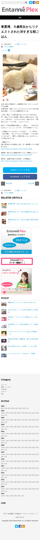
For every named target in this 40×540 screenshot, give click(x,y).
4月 (16, 408)
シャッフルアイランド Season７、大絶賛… (22, 353)
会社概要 (10, 514)
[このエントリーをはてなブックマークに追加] (9, 51)
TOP (4, 514)
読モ (2, 394)
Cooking (3, 389)
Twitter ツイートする (20, 169)
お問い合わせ (20, 517)
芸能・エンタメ (22, 44)
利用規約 (18, 514)
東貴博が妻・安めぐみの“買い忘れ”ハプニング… (23, 204)
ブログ (6, 47)
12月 (2, 413)
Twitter (30, 2)
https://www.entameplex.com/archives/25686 (16, 149)
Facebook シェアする (20, 176)
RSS (37, 2)
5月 (13, 408)
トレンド (4, 385)
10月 (11, 413)
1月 (27, 408)
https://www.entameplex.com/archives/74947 (16, 155)
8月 (2, 408)
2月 (24, 408)
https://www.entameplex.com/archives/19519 (16, 161)
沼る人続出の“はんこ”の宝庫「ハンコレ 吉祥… (23, 346)
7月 (6, 408)
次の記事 (32, 183)
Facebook (34, 2)
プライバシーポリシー (30, 514)
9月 (15, 413)
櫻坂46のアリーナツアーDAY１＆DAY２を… (22, 302)
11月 (7, 413)
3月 (20, 408)
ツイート (4, 50)
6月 (9, 408)
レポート (4, 391)
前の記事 (7, 183)
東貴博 (11, 47)
